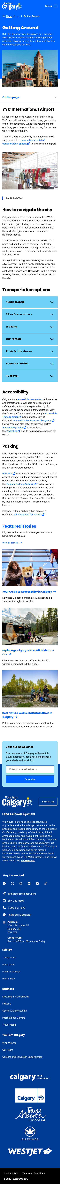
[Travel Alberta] (29, 1114)
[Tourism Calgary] (12, 6)
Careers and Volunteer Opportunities (22, 1056)
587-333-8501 (16, 900)
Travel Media (9, 1024)
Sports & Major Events (14, 1010)
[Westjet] (30, 1152)
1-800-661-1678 (16, 907)
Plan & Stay (8, 978)
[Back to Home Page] (17, 801)
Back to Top (48, 801)
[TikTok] (45, 884)
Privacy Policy (10, 1173)
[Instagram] (21, 884)
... (18, 16)
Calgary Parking (20, 484)
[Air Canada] (30, 1133)
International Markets (13, 1017)
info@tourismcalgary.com (22, 893)
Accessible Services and (32, 420)
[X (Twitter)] (12, 884)
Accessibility (12, 427)
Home (9, 16)
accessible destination (29, 399)
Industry (6, 1003)
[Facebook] (4, 884)
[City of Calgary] (30, 1095)
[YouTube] (37, 884)
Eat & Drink (8, 964)
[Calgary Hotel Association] (30, 1077)
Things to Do (9, 957)
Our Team (7, 1049)
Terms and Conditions (33, 1173)
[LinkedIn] (29, 884)
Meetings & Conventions (15, 996)
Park (7, 473)
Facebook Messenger (19, 914)
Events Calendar (11, 971)
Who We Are (9, 1042)
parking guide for (28, 514)
